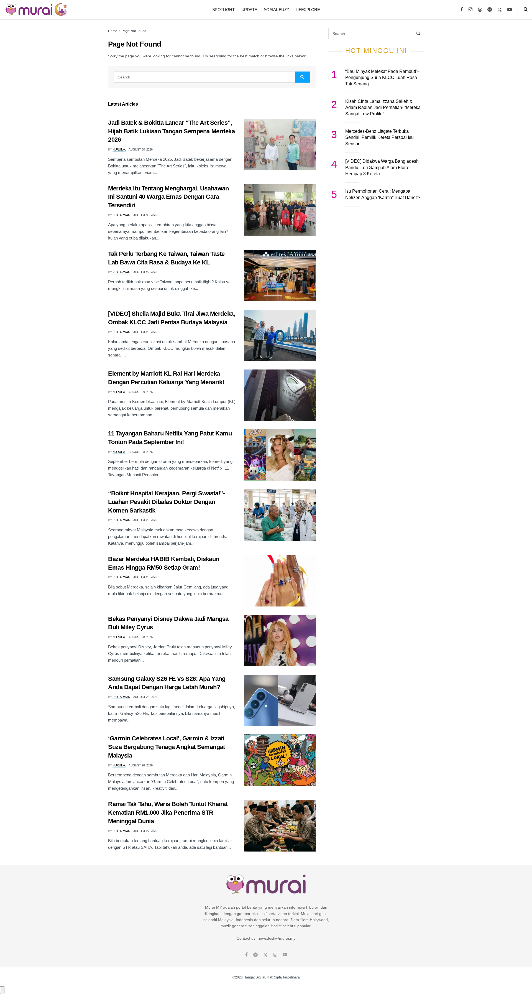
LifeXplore (308, 9)
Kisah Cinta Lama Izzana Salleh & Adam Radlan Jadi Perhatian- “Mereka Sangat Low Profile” (383, 107)
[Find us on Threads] (480, 10)
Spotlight (223, 9)
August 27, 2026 (145, 831)
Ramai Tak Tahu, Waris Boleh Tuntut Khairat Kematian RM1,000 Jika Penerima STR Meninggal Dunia (168, 813)
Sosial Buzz (276, 9)
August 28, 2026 (140, 451)
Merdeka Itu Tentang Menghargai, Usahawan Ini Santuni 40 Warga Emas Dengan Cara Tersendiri (168, 197)
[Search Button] (526, 10)
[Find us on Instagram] (470, 9)
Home (112, 31)
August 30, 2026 (140, 149)
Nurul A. (119, 149)
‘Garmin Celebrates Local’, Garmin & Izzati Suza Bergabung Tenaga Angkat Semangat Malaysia (166, 747)
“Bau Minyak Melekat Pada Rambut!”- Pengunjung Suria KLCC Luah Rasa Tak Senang (382, 77)
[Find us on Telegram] (489, 9)
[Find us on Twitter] (499, 9)
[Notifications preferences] (2, 990)
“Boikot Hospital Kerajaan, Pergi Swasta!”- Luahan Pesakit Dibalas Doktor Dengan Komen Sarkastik (166, 502)
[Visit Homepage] (36, 9)
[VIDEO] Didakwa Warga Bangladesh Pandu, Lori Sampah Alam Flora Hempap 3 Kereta (382, 167)
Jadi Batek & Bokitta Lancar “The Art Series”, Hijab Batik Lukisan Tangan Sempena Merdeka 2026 (171, 131)
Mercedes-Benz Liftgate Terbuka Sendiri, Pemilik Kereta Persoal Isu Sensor (379, 137)
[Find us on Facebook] (462, 9)
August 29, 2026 (145, 272)
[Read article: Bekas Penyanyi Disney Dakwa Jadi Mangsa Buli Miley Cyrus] (280, 640)
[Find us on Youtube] (509, 9)
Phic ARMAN (121, 215)
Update (249, 9)
